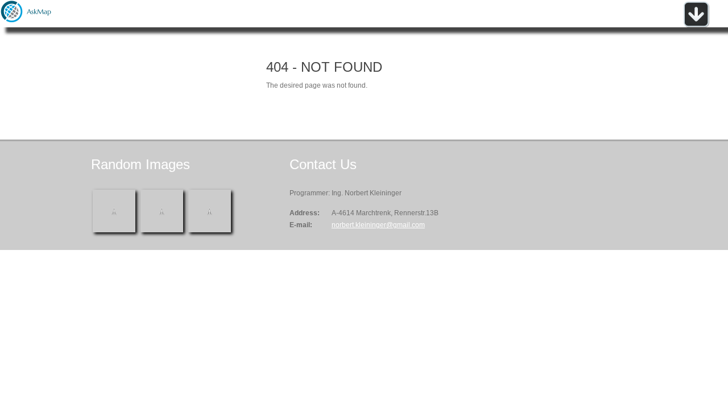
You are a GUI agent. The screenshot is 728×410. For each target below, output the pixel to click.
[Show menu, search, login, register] (696, 25)
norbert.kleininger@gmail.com (378, 225)
